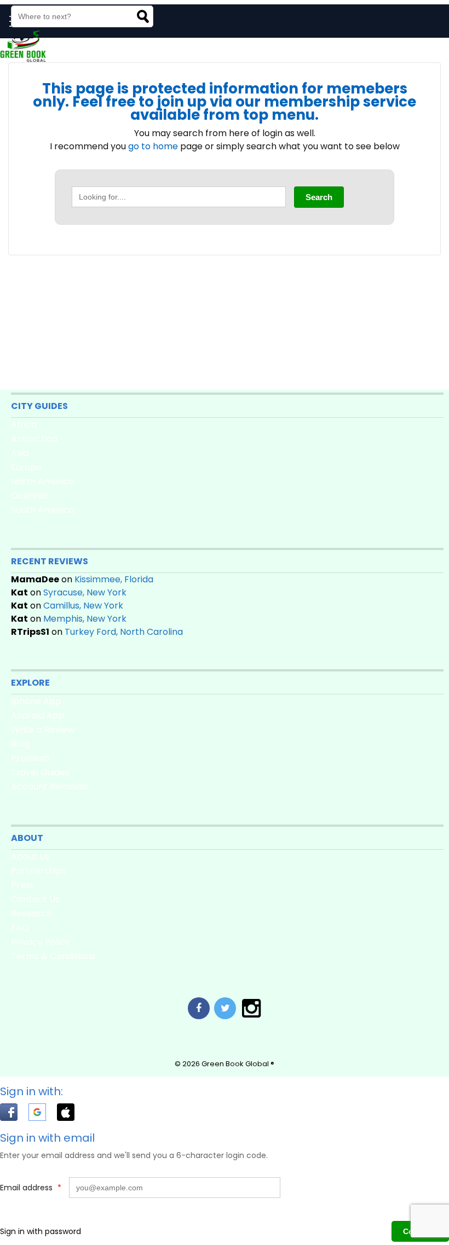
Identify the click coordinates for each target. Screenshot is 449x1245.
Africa (24, 424)
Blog (20, 744)
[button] (14, 1114)
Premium (30, 758)
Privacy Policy (40, 942)
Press (22, 885)
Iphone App (36, 701)
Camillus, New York (83, 605)
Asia (19, 453)
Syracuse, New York (84, 592)
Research (31, 913)
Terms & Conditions (53, 956)
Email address (30, 1187)
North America (42, 481)
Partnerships (38, 870)
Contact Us (35, 899)
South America (42, 510)
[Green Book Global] (23, 59)
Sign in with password (40, 1231)
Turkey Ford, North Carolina (124, 632)
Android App (38, 715)
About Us (30, 856)
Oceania (29, 495)
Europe (26, 467)
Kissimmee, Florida (113, 579)
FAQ (20, 927)
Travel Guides (40, 772)
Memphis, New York (84, 618)
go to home (153, 146)
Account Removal (49, 786)
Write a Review (42, 729)
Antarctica (34, 438)
